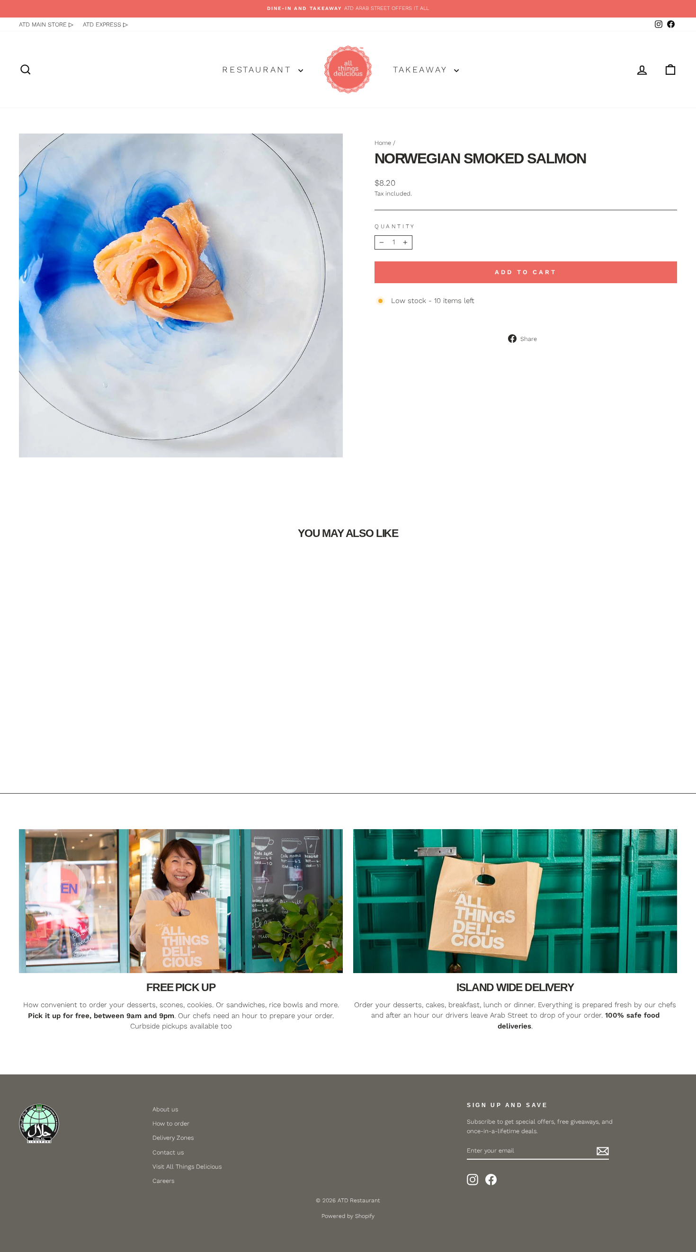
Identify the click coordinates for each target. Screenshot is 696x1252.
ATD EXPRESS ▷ (105, 24)
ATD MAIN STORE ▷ (46, 24)
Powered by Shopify (348, 1216)
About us (165, 1109)
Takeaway (422, 69)
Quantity (395, 226)
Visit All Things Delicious (187, 1166)
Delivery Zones (173, 1137)
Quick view (97, 708)
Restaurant (259, 69)
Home (383, 142)
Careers (163, 1180)
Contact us (168, 1152)
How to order (170, 1123)
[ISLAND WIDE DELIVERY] (515, 901)
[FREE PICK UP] (181, 901)
